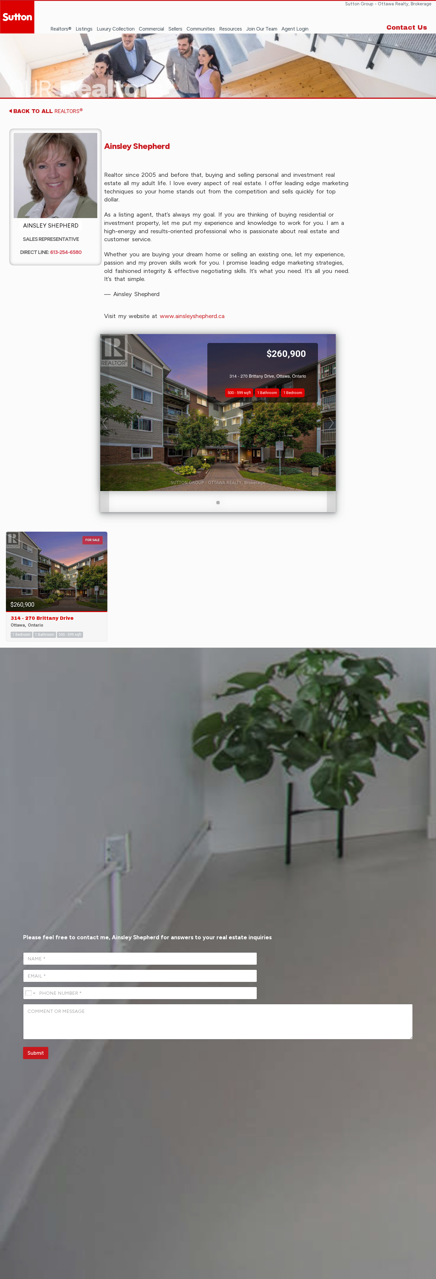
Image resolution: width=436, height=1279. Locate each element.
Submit (36, 1053)
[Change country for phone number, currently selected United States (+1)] (30, 992)
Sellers (175, 29)
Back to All (48, 110)
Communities (201, 29)
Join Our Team (261, 29)
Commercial (151, 29)
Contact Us (406, 27)
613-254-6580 (66, 252)
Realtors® (60, 29)
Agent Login (294, 29)
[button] (104, 423)
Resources (230, 29)
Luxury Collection (116, 29)
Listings (84, 29)
